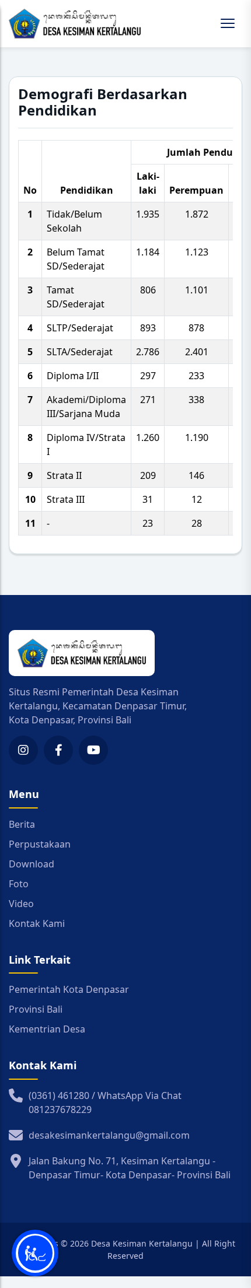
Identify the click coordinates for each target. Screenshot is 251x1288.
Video (21, 903)
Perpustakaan (40, 844)
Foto (19, 883)
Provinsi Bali (35, 1009)
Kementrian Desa (47, 1029)
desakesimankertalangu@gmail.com (109, 1135)
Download (31, 864)
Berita (22, 824)
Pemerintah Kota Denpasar (69, 989)
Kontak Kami (37, 923)
